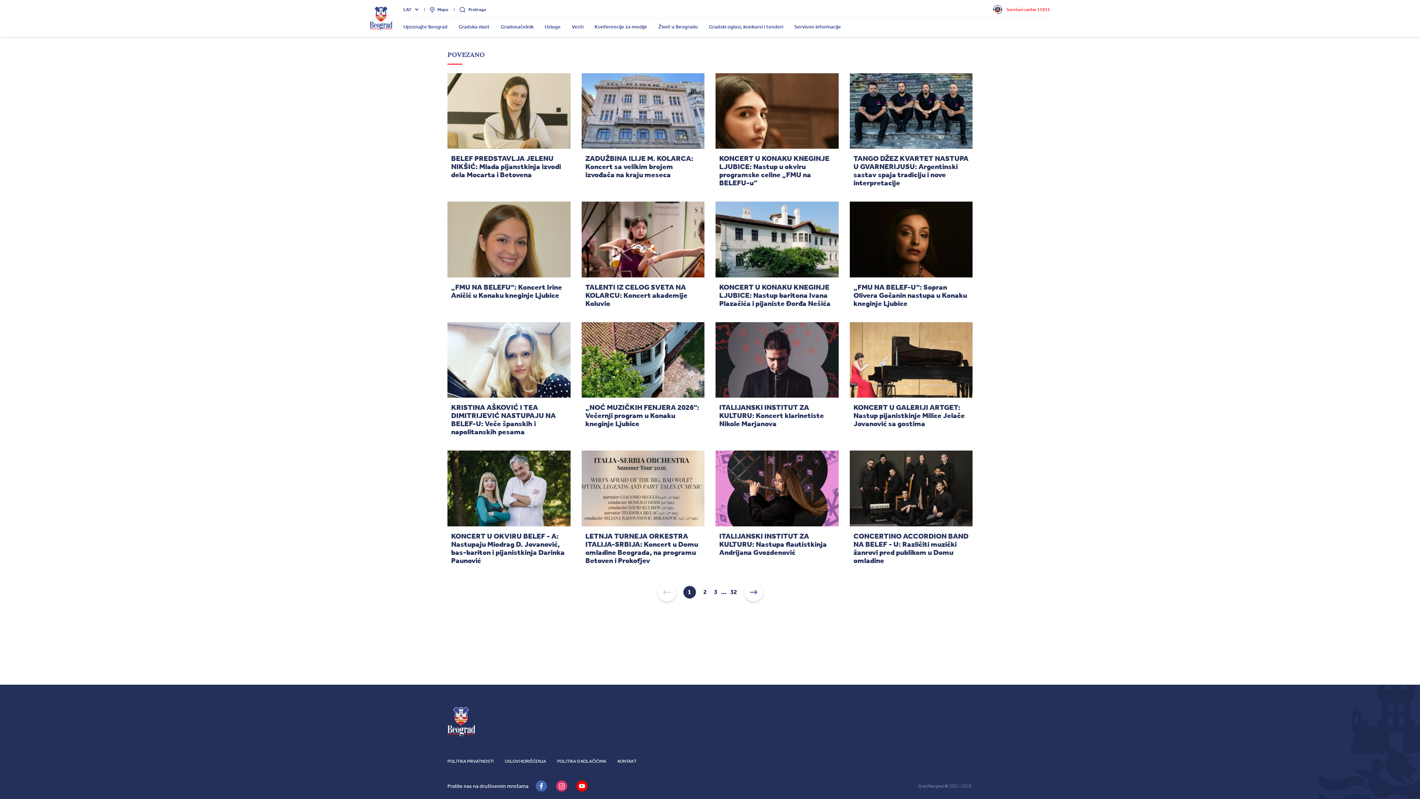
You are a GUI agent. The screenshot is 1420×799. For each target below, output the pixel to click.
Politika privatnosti (470, 761)
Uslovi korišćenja (525, 761)
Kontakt (627, 761)
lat (407, 9)
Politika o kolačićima (581, 761)
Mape (442, 9)
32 (733, 592)
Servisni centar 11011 (1028, 9)
